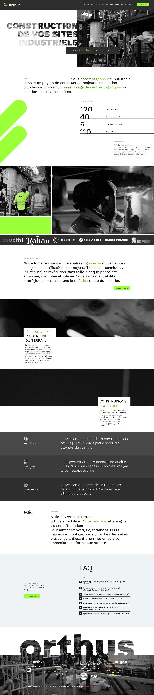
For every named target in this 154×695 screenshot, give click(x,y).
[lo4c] (40, 240)
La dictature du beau (89, 686)
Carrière (112, 675)
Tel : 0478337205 (60, 671)
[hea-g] (77, 10)
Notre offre (58, 664)
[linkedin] (29, 670)
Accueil (56, 662)
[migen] (117, 661)
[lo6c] (93, 240)
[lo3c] (14, 240)
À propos (57, 667)
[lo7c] (119, 240)
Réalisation (57, 669)
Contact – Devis (60, 674)
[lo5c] (67, 240)
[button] (104, 583)
